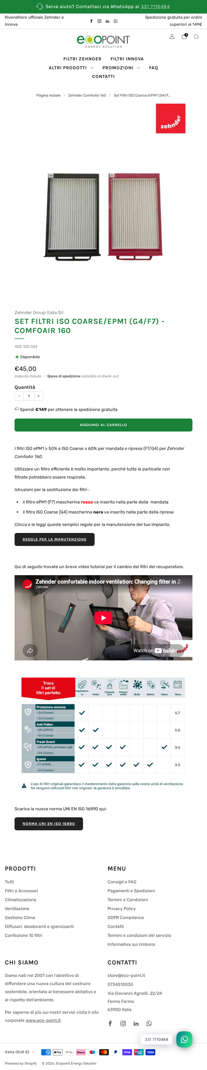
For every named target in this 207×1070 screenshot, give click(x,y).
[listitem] (103, 7)
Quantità (25, 387)
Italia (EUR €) (17, 1052)
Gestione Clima (20, 917)
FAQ (153, 67)
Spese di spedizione (64, 376)
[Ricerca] (196, 36)
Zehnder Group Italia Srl (39, 312)
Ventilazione (17, 908)
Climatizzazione (20, 899)
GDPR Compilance (126, 917)
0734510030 (120, 984)
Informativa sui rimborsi (131, 944)
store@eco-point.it (126, 975)
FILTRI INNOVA (127, 58)
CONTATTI (103, 76)
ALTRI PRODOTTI (68, 67)
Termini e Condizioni (128, 899)
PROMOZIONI (117, 67)
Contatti (116, 926)
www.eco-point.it (43, 1020)
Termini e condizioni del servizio (139, 935)
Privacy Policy (122, 908)
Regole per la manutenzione (55, 539)
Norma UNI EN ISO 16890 (49, 823)
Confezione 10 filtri (23, 935)
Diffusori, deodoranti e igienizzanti (39, 926)
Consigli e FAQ (122, 881)
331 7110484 (155, 6)
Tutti (9, 881)
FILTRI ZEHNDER (82, 58)
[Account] (172, 36)
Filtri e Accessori (21, 890)
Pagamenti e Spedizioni (131, 890)
